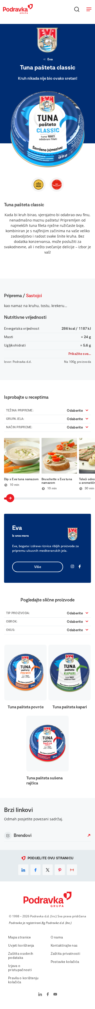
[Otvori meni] (89, 9)
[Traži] (77, 9)
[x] (48, 869)
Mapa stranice (19, 937)
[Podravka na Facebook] (48, 995)
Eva (50, 59)
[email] (72, 869)
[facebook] (35, 869)
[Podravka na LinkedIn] (40, 995)
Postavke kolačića (65, 962)
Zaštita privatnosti (65, 954)
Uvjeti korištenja (21, 945)
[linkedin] (23, 869)
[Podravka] (18, 12)
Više (37, 567)
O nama (57, 937)
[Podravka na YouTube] (55, 995)
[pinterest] (60, 869)
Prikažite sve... (79, 354)
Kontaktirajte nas (64, 945)
